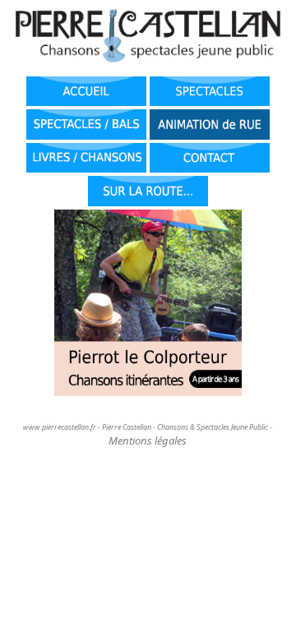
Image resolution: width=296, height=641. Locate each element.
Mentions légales (148, 440)
